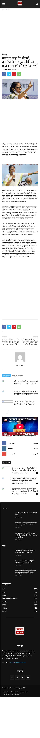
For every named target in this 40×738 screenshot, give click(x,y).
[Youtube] (28, 677)
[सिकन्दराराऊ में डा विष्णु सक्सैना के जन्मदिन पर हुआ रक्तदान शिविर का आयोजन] (7, 525)
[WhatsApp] (19, 74)
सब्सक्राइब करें (35, 454)
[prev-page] (3, 412)
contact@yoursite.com (18, 663)
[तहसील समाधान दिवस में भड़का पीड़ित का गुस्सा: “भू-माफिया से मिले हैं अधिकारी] (6, 492)
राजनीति (8, 10)
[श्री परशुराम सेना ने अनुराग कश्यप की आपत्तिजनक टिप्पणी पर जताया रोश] (7, 383)
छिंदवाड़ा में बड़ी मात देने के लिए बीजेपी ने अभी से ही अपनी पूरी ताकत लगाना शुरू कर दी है (10, 342)
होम (3, 10)
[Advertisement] (20, 33)
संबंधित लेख (6, 376)
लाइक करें (36, 443)
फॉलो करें (36, 448)
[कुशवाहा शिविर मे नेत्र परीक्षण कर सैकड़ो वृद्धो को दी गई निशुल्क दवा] (7, 404)
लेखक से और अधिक (17, 376)
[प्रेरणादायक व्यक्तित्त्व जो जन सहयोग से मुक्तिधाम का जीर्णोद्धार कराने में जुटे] (7, 394)
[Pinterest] (14, 74)
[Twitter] (9, 74)
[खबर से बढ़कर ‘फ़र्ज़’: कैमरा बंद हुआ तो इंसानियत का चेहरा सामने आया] (6, 481)
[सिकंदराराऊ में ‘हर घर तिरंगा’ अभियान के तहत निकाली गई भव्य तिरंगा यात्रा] (6, 471)
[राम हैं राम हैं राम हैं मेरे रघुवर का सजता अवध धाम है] (7, 515)
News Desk (7, 69)
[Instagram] (17, 677)
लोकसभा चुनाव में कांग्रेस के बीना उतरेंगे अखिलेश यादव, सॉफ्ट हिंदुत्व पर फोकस (30, 342)
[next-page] (7, 412)
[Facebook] (4, 74)
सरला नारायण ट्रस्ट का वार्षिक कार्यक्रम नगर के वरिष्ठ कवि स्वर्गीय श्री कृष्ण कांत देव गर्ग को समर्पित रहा (26, 535)
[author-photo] (20, 362)
